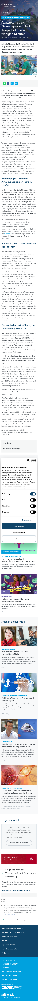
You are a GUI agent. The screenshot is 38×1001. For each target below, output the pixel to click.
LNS (10, 37)
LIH (10, 714)
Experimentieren (8, 945)
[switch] (33, 500)
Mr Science (5, 953)
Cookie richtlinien (9, 979)
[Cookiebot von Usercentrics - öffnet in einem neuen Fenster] (27, 460)
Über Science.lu (8, 960)
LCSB (6, 714)
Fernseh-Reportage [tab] (13, 449)
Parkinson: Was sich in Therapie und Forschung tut (17, 699)
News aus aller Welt (9, 936)
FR (31, 5)
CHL (27, 37)
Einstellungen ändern (19, 843)
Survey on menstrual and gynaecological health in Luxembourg (18, 560)
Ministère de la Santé (13, 809)
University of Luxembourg (12, 807)
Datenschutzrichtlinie (9, 914)
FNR (2, 612)
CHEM (23, 37)
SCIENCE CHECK (6, 597)
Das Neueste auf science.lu (12, 928)
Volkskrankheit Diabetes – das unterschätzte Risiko (14, 653)
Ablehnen (19, 539)
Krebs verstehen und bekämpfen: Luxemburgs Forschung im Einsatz (16, 792)
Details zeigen (27, 520)
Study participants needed (11, 556)
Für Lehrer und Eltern (10, 949)
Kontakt (5, 968)
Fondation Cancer (16, 37)
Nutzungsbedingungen (11, 972)
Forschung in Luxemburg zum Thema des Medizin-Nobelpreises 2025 (18, 745)
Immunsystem (6, 742)
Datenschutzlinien (9, 975)
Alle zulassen (19, 526)
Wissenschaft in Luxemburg (12, 932)
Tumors (4, 279)
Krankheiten (14, 695)
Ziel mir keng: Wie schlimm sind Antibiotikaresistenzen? (15, 600)
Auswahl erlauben (19, 532)
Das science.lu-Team (9, 964)
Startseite (5, 12)
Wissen (4, 940)
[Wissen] (19, 584)
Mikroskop (8, 234)
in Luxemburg (13, 788)
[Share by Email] (16, 83)
